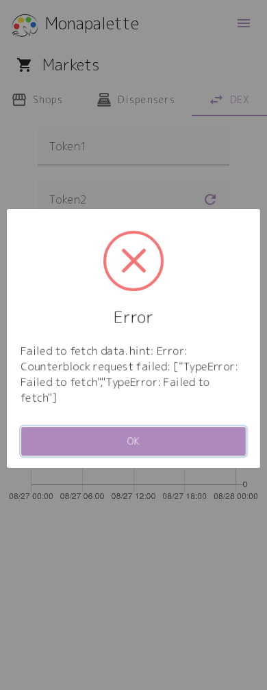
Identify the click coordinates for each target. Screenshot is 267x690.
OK (134, 440)
